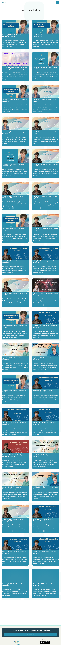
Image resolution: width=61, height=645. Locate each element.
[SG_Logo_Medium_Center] (16, 640)
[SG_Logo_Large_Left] (5, 2)
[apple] (45, 641)
